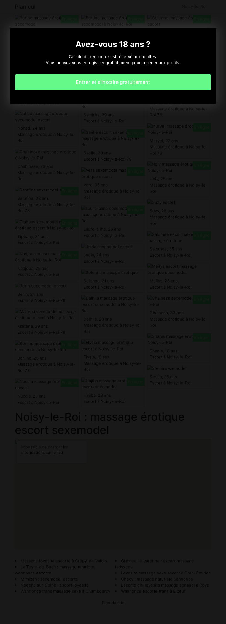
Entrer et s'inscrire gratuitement (113, 82)
